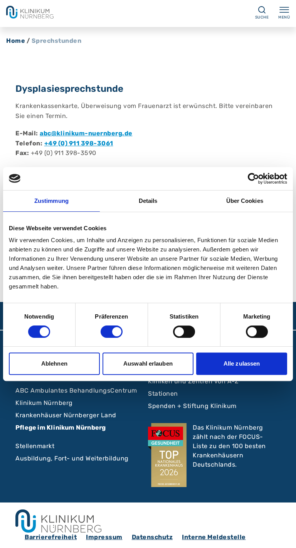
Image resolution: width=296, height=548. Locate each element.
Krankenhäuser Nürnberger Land (65, 415)
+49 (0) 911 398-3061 (78, 143)
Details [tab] (148, 200)
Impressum (104, 537)
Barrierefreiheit (51, 537)
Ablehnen (54, 363)
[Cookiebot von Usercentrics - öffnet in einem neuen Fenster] (253, 178)
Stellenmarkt (34, 446)
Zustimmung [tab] (51, 200)
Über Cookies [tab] (244, 200)
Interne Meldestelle (214, 537)
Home (15, 40)
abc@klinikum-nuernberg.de (86, 133)
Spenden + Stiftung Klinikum (192, 406)
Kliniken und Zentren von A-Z (193, 381)
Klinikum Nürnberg (44, 402)
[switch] (112, 331)
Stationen (163, 393)
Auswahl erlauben (148, 363)
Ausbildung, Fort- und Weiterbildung (72, 458)
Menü (284, 17)
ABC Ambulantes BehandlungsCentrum (76, 390)
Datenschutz (152, 537)
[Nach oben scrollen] (283, 535)
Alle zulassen (242, 363)
